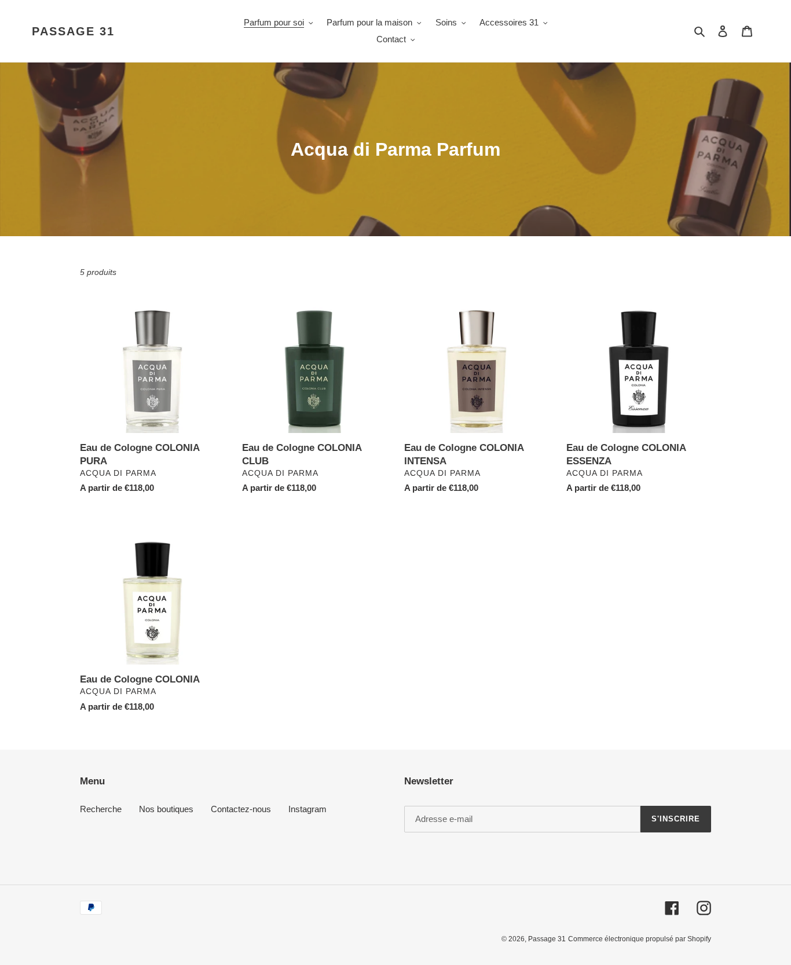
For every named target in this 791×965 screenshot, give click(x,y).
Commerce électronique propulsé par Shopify (639, 939)
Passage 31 (73, 31)
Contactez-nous (241, 809)
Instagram (307, 809)
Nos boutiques (166, 809)
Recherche (101, 809)
